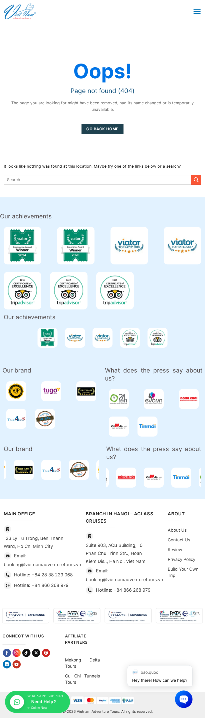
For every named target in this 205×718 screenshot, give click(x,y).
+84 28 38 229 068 (52, 574)
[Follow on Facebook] (7, 653)
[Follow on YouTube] (16, 664)
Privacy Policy (181, 559)
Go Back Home (102, 129)
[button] (197, 11)
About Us (177, 530)
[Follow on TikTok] (26, 653)
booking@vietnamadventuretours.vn (42, 564)
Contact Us (179, 539)
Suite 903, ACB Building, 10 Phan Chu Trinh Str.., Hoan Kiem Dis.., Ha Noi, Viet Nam (116, 553)
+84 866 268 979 (50, 585)
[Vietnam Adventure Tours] (20, 11)
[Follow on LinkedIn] (7, 664)
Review (175, 549)
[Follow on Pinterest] (46, 653)
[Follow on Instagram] (16, 653)
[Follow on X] (36, 653)
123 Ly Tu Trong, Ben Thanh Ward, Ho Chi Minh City (34, 542)
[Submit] (196, 180)
